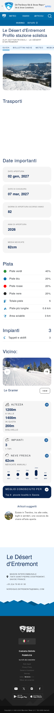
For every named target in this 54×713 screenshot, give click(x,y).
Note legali (27, 664)
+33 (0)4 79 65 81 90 (16, 584)
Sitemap (27, 673)
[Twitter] (24, 689)
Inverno (20, 22)
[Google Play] (20, 696)
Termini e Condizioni (27, 670)
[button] (49, 16)
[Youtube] (16, 689)
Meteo (12, 15)
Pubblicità (27, 655)
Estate (31, 22)
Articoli (38, 15)
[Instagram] (32, 689)
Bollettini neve (22, 47)
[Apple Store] (36, 696)
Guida (6, 47)
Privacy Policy (27, 667)
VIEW (44, 390)
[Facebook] (40, 689)
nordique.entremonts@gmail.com (25, 589)
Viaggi (25, 15)
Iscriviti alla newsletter (27, 659)
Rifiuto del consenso (27, 680)
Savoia (35, 494)
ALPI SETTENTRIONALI (15, 39)
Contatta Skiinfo (27, 651)
